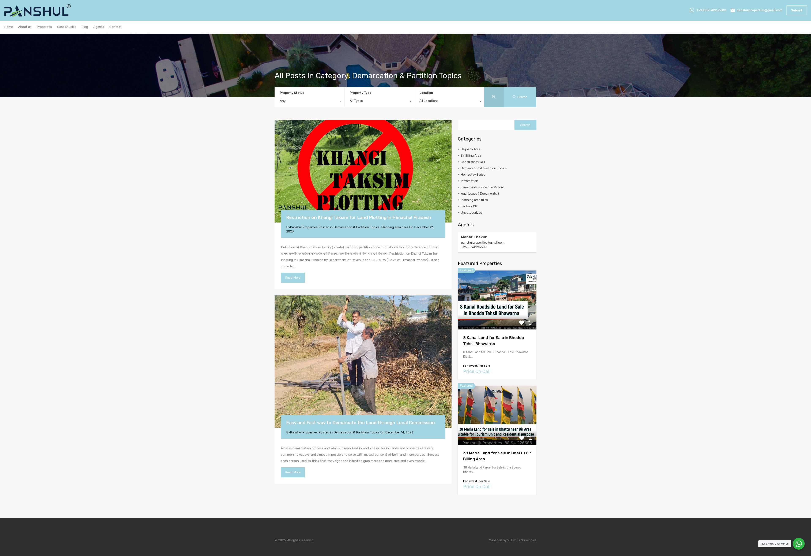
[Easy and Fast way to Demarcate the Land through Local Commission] (363, 361)
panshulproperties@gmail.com (759, 10)
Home (8, 27)
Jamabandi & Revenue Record (482, 187)
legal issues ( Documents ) (480, 193)
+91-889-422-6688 (711, 10)
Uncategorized (471, 212)
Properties (44, 27)
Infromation (469, 181)
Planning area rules (394, 227)
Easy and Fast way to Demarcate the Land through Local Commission (360, 422)
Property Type (360, 93)
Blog (85, 27)
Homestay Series (473, 174)
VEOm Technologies (521, 540)
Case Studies (66, 27)
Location (426, 93)
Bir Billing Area (471, 155)
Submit (796, 10)
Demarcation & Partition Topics (356, 227)
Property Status (292, 93)
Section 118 (469, 206)
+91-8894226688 (474, 247)
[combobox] (309, 102)
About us (24, 27)
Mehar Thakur (474, 237)
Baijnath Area (470, 149)
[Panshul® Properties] (38, 14)
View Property (497, 318)
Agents (98, 27)
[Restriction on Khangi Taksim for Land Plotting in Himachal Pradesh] (363, 171)
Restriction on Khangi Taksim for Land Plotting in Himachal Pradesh (358, 217)
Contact (115, 27)
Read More (293, 278)
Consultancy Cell (473, 162)
